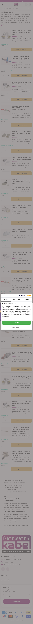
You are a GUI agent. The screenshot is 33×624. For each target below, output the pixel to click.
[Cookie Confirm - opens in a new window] (25, 296)
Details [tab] (27, 299)
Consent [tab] (6, 299)
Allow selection (16, 327)
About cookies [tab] (16, 299)
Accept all (16, 322)
